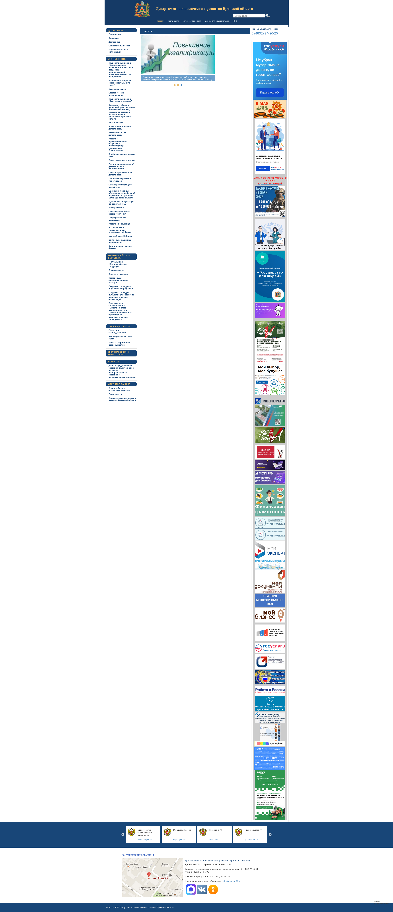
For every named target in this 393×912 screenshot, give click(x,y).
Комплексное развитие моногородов (120, 179)
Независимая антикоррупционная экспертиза (118, 280)
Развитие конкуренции (120, 224)
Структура (114, 38)
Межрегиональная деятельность (117, 133)
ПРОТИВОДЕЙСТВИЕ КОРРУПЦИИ (119, 256)
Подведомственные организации (118, 50)
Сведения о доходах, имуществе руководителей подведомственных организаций (122, 296)
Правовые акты (116, 270)
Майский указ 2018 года (120, 236)
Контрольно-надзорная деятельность (120, 241)
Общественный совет (119, 46)
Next (270, 834)
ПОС (235, 21)
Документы (114, 42)
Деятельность (117, 59)
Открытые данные (119, 384)
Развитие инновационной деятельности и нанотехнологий (121, 166)
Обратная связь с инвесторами (118, 353)
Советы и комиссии (118, 274)
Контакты (114, 361)
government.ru (251, 839)
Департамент (116, 30)
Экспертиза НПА (117, 208)
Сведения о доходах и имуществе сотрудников (121, 287)
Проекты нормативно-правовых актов (119, 343)
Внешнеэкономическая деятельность (120, 127)
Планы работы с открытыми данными (119, 389)
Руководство (115, 34)
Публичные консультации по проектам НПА (121, 202)
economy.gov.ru (145, 839)
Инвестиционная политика (122, 160)
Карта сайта (173, 21)
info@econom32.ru (232, 881)
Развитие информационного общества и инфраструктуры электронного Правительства (118, 144)
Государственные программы (117, 219)
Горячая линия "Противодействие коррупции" (118, 264)
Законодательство (119, 326)
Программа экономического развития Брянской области (122, 399)
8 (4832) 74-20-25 (264, 33)
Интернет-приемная (192, 21)
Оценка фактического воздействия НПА (119, 212)
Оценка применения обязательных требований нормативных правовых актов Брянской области (122, 194)
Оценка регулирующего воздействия (120, 186)
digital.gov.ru (179, 839)
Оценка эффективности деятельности (120, 173)
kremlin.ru (213, 839)
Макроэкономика (117, 89)
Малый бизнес (116, 123)
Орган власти (115, 394)
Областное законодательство (117, 331)
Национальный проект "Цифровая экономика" (120, 100)
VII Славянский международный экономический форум (120, 230)
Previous (122, 834)
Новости (160, 21)
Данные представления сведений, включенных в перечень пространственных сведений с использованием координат (122, 371)
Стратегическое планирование (116, 94)
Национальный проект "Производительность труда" (120, 82)
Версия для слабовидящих (217, 21)
